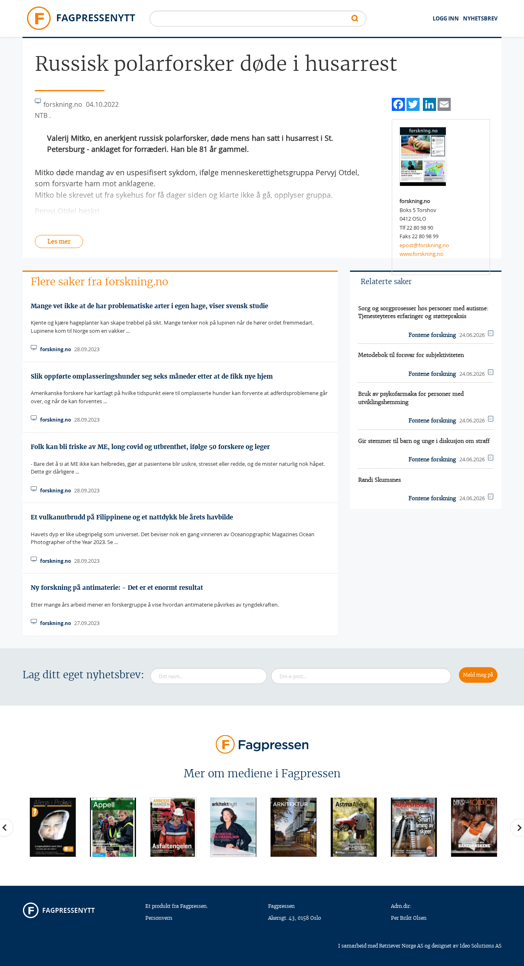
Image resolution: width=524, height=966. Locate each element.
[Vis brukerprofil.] (423, 156)
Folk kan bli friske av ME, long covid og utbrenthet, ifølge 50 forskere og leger (150, 447)
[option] (53, 827)
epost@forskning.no (424, 245)
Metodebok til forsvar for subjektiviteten (411, 355)
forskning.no (55, 349)
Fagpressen (281, 906)
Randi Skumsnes (379, 479)
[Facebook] (398, 103)
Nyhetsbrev (480, 18)
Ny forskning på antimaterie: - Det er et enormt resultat (117, 587)
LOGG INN (446, 18)
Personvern (158, 918)
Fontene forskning (432, 335)
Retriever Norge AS (401, 946)
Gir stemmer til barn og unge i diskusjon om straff (424, 441)
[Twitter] (413, 103)
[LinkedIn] (429, 103)
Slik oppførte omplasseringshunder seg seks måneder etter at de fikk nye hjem (152, 376)
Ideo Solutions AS (480, 946)
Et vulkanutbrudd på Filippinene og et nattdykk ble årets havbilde (132, 517)
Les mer (58, 241)
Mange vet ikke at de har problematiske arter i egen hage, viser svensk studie (149, 306)
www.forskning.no (421, 253)
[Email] (444, 103)
